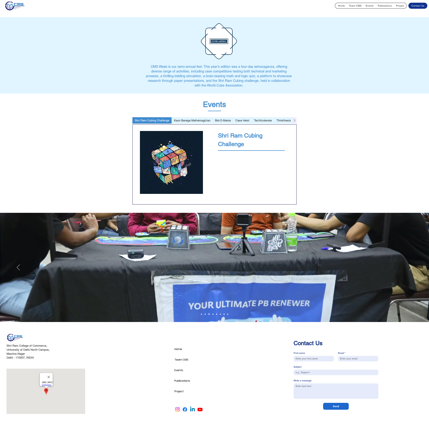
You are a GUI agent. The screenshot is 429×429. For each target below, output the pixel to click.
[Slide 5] (212, 314)
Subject (297, 366)
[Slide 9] (227, 314)
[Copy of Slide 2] (201, 314)
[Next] (410, 267)
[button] (370, 6)
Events (178, 370)
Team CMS (181, 360)
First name (299, 353)
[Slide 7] (220, 314)
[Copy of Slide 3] (208, 314)
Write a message (303, 380)
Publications (182, 381)
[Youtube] (200, 409)
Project (179, 391)
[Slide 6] (216, 314)
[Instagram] (177, 409)
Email (341, 353)
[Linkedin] (192, 409)
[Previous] (18, 267)
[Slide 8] (224, 314)
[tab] (152, 120)
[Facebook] (185, 409)
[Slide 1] (205, 314)
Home (178, 349)
